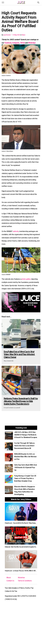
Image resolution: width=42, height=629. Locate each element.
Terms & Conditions (25, 581)
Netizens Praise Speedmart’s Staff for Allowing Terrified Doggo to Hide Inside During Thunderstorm (21, 401)
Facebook (7, 43)
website (16, 231)
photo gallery (26, 279)
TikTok (22, 43)
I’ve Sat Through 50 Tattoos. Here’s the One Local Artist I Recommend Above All (24, 445)
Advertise (21, 578)
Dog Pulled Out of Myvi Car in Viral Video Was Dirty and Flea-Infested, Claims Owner (19, 354)
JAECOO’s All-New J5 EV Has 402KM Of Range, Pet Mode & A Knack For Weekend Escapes (25, 434)
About (8, 578)
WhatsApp (32, 43)
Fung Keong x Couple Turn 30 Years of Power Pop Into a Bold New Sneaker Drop (25, 478)
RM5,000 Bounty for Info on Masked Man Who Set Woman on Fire (25, 456)
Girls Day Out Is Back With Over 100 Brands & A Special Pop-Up (25, 467)
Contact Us (10, 581)
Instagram (15, 43)
